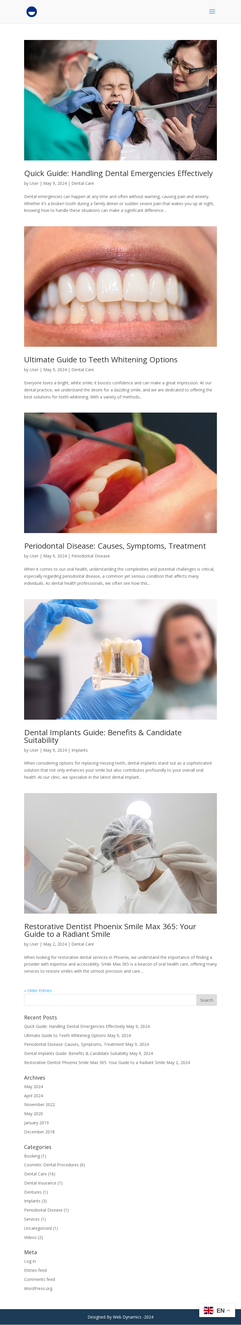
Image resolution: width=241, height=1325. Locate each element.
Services (32, 1219)
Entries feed (35, 1270)
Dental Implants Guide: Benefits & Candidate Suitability (103, 736)
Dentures (33, 1192)
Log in (30, 1261)
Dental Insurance (40, 1183)
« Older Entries (38, 990)
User (34, 183)
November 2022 (39, 1104)
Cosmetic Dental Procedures (51, 1164)
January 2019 (36, 1122)
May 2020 (33, 1113)
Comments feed (39, 1279)
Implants (79, 750)
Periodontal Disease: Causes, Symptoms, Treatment (115, 545)
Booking (32, 1156)
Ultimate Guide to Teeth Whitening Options (101, 359)
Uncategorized (38, 1228)
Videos (30, 1237)
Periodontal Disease (90, 556)
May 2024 (33, 1086)
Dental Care (82, 183)
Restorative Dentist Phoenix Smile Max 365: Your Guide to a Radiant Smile (110, 930)
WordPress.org (38, 1288)
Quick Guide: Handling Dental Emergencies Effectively (118, 173)
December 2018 (39, 1132)
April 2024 (33, 1095)
